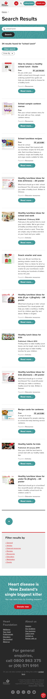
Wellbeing (6, 630)
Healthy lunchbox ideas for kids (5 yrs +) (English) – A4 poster (31, 297)
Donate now (41, 3)
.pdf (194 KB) (39, 71)
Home (4, 12)
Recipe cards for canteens (31, 409)
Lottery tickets (29, 3)
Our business (30, 631)
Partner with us (31, 638)
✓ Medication (10, 559)
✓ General (9, 543)
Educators (6, 637)
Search (8, 34)
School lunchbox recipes (30, 138)
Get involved (7, 639)
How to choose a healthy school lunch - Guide (30, 65)
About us (6, 642)
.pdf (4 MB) (40, 142)
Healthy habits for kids (29, 444)
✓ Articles (8, 546)
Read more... (26, 91)
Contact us (29, 636)
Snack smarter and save (30, 255)
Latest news (29, 634)
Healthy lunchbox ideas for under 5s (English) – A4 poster (31, 479)
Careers (28, 626)
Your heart (7, 632)
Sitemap (41, 686)
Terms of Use (39, 684)
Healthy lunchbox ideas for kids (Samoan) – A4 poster (31, 373)
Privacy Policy (33, 686)
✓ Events (8, 562)
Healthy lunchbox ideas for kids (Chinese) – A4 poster (31, 179)
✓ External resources (13, 548)
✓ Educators (9, 557)
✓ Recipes (9, 551)
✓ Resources (10, 554)
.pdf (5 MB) (40, 413)
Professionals (8, 634)
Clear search (9, 49)
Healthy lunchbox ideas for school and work (31, 214)
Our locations (30, 629)
